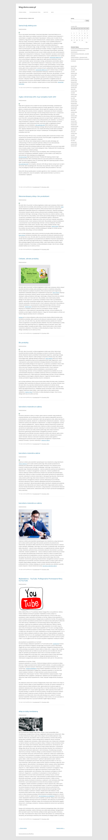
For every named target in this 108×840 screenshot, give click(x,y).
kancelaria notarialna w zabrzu (30, 406)
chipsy (30, 392)
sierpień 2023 (74, 129)
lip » (87, 42)
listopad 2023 (74, 124)
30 (82, 40)
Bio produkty (23, 342)
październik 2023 (74, 126)
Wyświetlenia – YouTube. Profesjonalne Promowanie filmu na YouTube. (40, 580)
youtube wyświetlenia (31, 668)
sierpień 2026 (74, 66)
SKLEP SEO (46, 12)
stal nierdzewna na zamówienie (46, 796)
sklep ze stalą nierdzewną (28, 711)
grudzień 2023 (74, 122)
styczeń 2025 (73, 99)
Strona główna (22, 12)
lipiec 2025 (73, 89)
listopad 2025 (74, 82)
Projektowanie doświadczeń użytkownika (80, 48)
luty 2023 (73, 140)
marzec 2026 (73, 75)
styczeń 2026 (73, 78)
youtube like (56, 643)
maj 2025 (73, 92)
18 (87, 35)
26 (71, 40)
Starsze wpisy (23, 828)
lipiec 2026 (73, 68)
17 (84, 35)
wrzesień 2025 (74, 85)
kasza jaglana (49, 358)
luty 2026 (73, 76)
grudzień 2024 (74, 101)
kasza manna (22, 235)
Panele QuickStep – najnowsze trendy (79, 57)
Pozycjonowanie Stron (34, 12)
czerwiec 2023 (74, 133)
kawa (62, 207)
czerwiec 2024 (74, 112)
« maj (74, 42)
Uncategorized (36, 87)
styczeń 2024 (73, 121)
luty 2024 (73, 119)
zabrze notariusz (23, 463)
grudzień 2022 (74, 144)
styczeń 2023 (73, 142)
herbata (21, 317)
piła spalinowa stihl (40, 125)
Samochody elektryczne (28, 25)
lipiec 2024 (73, 110)
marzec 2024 (73, 117)
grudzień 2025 (74, 80)
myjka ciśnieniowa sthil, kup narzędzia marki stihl (37, 97)
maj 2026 (73, 71)
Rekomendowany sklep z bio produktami (34, 196)
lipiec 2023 (73, 131)
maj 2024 (73, 114)
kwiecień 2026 (74, 73)
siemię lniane (55, 226)
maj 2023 (73, 135)
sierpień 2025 (74, 87)
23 (82, 37)
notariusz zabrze (45, 440)
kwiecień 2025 (74, 94)
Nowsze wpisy (60, 828)
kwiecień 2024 (74, 115)
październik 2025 (74, 84)
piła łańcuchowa (23, 157)
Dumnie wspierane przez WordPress (26, 833)
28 (76, 40)
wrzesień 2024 (74, 107)
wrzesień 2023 (74, 128)
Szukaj (72, 18)
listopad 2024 (74, 103)
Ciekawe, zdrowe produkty (29, 258)
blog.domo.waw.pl (27, 7)
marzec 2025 (73, 96)
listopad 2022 (74, 145)
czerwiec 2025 (74, 91)
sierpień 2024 (74, 108)
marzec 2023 (73, 138)
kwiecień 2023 (74, 137)
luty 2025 (73, 98)
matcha (27, 392)
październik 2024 (74, 105)
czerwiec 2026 (74, 69)
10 (84, 33)
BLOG (52, 12)
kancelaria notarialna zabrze (29, 453)
